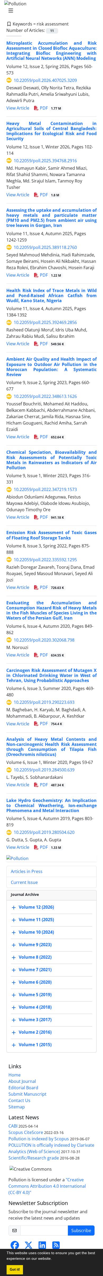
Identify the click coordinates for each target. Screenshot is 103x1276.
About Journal (22, 1081)
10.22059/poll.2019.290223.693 (44, 702)
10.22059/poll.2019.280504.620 (44, 832)
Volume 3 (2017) (35, 1020)
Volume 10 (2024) (36, 932)
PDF (50, 108)
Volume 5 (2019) (35, 994)
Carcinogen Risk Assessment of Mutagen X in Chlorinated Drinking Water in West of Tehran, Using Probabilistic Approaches (51, 675)
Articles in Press (27, 871)
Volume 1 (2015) (35, 1045)
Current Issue (24, 882)
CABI (12, 1126)
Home (14, 1075)
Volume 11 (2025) (36, 919)
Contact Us (19, 1100)
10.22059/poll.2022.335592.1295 (45, 560)
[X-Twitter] (28, 1247)
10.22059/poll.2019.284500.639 (44, 770)
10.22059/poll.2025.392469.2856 (45, 322)
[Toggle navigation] (50, 10)
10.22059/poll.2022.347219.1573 (45, 489)
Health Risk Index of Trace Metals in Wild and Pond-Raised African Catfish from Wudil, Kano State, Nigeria (51, 296)
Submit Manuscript (27, 1094)
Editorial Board (23, 1088)
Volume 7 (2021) (35, 969)
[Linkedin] (42, 1247)
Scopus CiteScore (25, 1132)
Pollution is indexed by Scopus (38, 1139)
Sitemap (16, 1107)
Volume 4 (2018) (35, 1007)
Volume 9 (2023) (35, 944)
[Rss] (56, 1247)
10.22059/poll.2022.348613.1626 (45, 396)
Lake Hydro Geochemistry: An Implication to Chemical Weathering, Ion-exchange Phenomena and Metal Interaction (51, 805)
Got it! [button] (15, 1269)
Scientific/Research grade (33, 1158)
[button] (53, 1259)
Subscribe (81, 1230)
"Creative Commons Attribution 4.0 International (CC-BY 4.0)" (47, 1186)
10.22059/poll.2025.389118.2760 (45, 247)
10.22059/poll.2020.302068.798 (44, 640)
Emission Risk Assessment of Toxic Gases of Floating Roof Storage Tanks (51, 535)
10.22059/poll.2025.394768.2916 (45, 161)
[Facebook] (14, 1247)
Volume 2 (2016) (35, 1032)
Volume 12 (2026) (36, 907)
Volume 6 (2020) (35, 982)
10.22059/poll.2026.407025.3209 (45, 80)
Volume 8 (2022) (35, 957)
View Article (17, 108)
